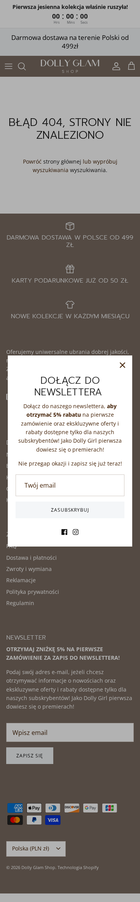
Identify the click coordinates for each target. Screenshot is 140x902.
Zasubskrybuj (70, 510)
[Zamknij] (122, 365)
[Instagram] (76, 532)
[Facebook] (64, 532)
